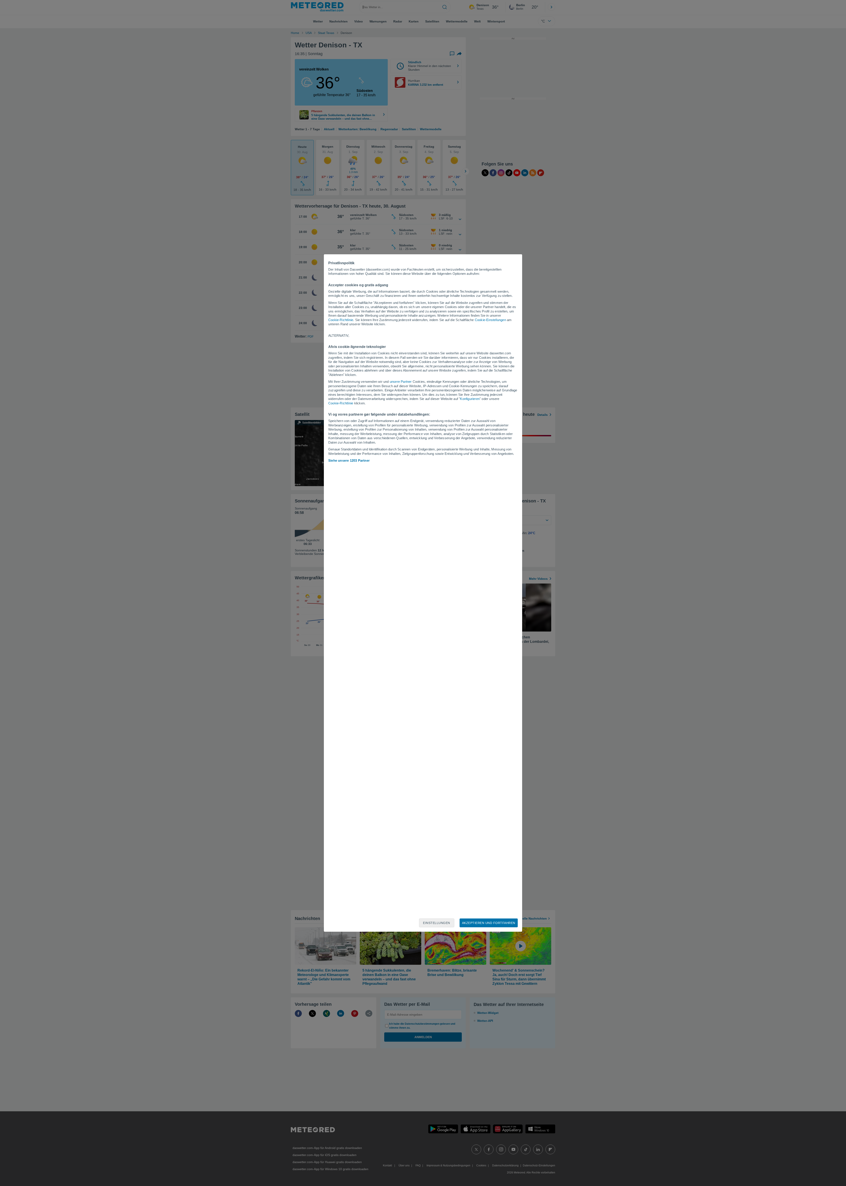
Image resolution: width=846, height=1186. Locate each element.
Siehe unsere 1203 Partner (349, 460)
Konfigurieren (470, 399)
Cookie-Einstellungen (490, 320)
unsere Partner (401, 381)
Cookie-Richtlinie (340, 320)
